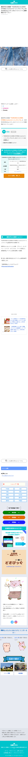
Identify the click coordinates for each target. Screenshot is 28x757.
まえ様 (1, 637)
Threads (5, 110)
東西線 (14, 517)
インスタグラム (18, 171)
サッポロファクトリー (8, 475)
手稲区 (20, 500)
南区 (7, 494)
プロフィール (12, 750)
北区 (20, 488)
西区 (20, 491)
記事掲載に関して (8, 752)
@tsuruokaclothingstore (8, 266)
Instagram (5, 108)
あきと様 (17, 637)
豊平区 (20, 497)
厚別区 (7, 497)
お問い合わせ (20, 750)
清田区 (7, 500)
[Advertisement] (14, 31)
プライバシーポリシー (18, 752)
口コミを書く (5, 468)
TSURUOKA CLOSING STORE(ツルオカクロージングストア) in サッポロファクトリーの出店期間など (14, 138)
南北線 (14, 512)
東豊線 (14, 522)
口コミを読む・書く (13, 175)
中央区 (7, 488)
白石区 (20, 494)
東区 (7, 491)
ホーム (6, 750)
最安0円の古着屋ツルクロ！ (10, 142)
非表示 (13, 131)
